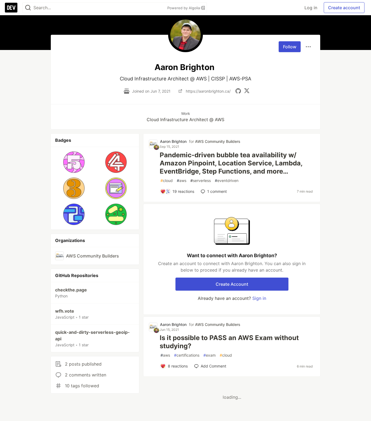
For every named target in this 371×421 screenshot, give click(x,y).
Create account (344, 7)
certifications (186, 355)
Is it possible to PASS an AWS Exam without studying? (229, 342)
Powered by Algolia (184, 8)
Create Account (232, 284)
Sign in (259, 298)
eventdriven (226, 180)
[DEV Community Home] (11, 7)
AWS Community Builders (217, 141)
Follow (289, 46)
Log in (310, 7)
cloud (167, 180)
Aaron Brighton (173, 141)
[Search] (28, 8)
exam (209, 355)
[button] (74, 162)
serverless (200, 180)
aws (181, 180)
